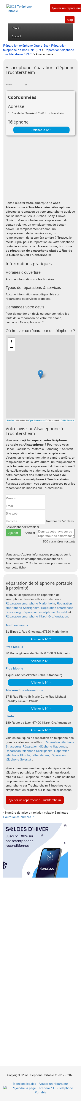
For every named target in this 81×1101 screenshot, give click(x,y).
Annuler (30, 532)
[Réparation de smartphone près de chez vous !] (24, 6)
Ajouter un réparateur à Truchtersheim (34, 800)
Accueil (16, 27)
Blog (70, 19)
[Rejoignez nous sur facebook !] (40, 1090)
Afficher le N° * (41, 130)
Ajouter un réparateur (66, 8)
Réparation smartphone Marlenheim (30, 603)
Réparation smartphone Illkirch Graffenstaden (37, 616)
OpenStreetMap (36, 420)
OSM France (67, 420)
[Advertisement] (40, 169)
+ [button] (11, 341)
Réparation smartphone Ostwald (44, 612)
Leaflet (10, 420)
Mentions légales (24, 1083)
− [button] (11, 347)
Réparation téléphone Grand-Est (25, 45)
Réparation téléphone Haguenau (44, 746)
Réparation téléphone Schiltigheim (29, 750)
